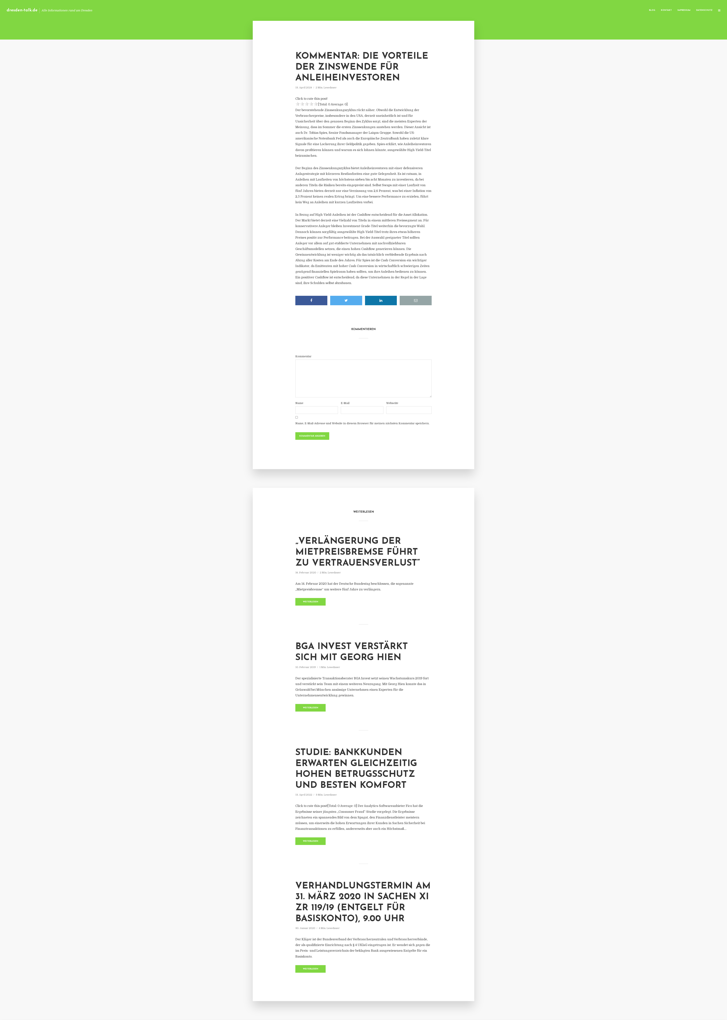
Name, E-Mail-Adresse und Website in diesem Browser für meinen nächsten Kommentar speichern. (362, 423)
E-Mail (345, 403)
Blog (652, 10)
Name (299, 403)
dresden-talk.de (22, 10)
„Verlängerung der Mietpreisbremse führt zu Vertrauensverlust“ (357, 552)
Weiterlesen (310, 602)
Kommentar (303, 356)
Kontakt (666, 10)
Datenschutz (704, 10)
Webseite (392, 403)
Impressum (683, 10)
